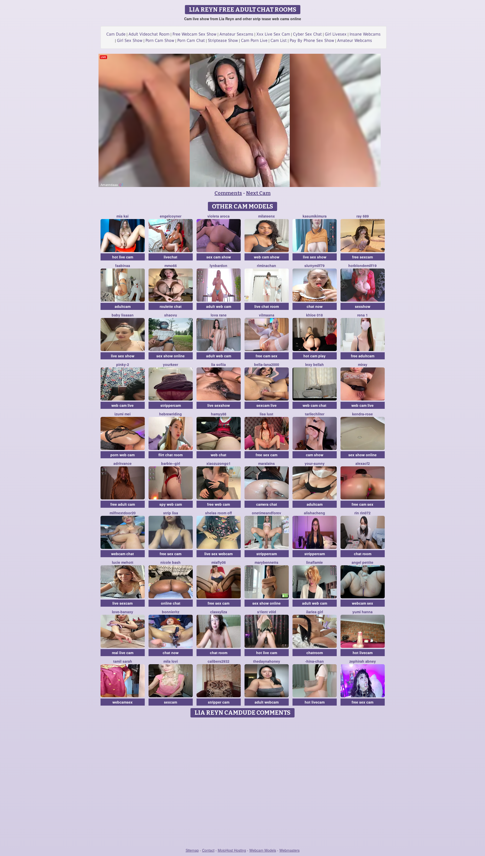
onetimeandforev (266, 512)
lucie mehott (122, 562)
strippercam (170, 405)
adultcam (123, 306)
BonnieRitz (170, 611)
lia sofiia (218, 364)
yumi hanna (362, 611)
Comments (228, 193)
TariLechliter (314, 413)
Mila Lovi (170, 661)
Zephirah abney (362, 661)
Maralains (266, 463)
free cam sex (266, 355)
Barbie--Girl (170, 463)
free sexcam (362, 256)
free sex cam (266, 454)
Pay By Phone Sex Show (312, 40)
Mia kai (122, 216)
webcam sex (362, 603)
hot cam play (314, 355)
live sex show (314, 256)
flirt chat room (170, 454)
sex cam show (218, 256)
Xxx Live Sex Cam (273, 34)
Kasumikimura (315, 216)
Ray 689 (362, 216)
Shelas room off (218, 512)
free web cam (218, 504)
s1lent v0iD (266, 611)
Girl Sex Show (129, 40)
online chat (170, 603)
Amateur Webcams (354, 40)
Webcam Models (262, 850)
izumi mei (122, 413)
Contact (208, 850)
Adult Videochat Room (149, 34)
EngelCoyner (170, 216)
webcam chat (122, 553)
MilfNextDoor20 (123, 512)
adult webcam (267, 702)
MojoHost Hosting (232, 850)
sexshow (362, 306)
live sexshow (218, 405)
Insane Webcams (365, 34)
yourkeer (170, 364)
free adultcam (362, 355)
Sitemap (192, 850)
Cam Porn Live (254, 40)
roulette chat (171, 306)
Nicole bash (170, 562)
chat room (362, 553)
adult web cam (218, 306)
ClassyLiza (218, 611)
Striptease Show (223, 40)
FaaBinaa (122, 265)
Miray (362, 364)
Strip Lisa (170, 512)
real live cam (122, 652)
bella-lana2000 (266, 364)
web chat (218, 454)
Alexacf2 (362, 463)
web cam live (122, 405)
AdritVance (122, 463)
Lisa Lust (266, 413)
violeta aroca (218, 216)
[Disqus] (243, 783)
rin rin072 (362, 512)
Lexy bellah (314, 364)
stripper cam (218, 702)
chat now (315, 306)
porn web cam (122, 454)
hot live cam (122, 256)
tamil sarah (122, 661)
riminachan (266, 265)
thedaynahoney (266, 661)
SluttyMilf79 (314, 265)
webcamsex (122, 702)
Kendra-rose (362, 413)
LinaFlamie (314, 562)
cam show (314, 454)
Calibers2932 (218, 661)
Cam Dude (116, 34)
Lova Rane (219, 314)
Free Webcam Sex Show (194, 34)
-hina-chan (314, 661)
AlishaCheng (314, 512)
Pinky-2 (122, 364)
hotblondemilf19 (362, 265)
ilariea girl (314, 611)
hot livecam (363, 652)
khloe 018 (314, 314)
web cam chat (314, 405)
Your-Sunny (315, 463)
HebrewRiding (170, 413)
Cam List (279, 40)
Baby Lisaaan (123, 314)
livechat (170, 256)
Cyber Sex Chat (307, 34)
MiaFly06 (218, 562)
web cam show (266, 256)
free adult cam (122, 504)
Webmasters (289, 850)
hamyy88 (218, 413)
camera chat (266, 504)
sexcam (170, 702)
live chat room (266, 306)
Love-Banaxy (122, 611)
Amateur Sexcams (236, 34)
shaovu (170, 314)
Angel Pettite (362, 562)
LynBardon (218, 265)
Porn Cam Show (160, 40)
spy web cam (170, 504)
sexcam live (266, 405)
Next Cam (258, 193)
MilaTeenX (266, 216)
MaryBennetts (266, 562)
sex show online (170, 355)
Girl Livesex (336, 34)
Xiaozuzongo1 (218, 463)
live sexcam (122, 603)
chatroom (314, 652)
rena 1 (362, 314)
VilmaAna (266, 314)
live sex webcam (218, 553)
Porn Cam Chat (191, 40)
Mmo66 (170, 265)
